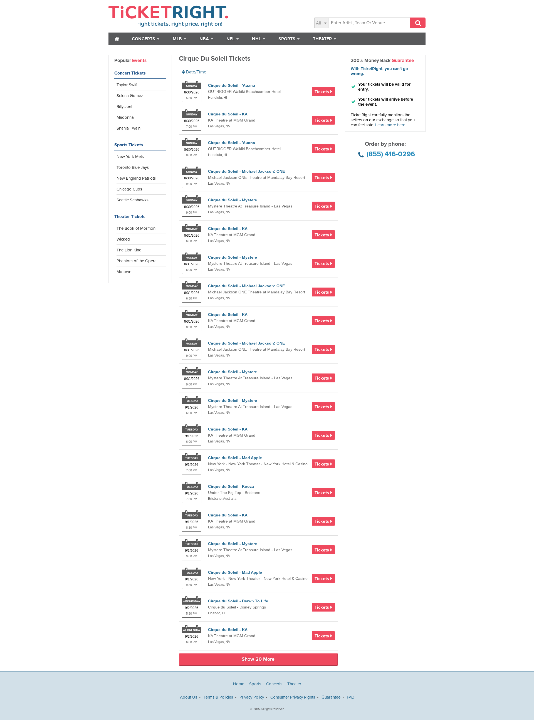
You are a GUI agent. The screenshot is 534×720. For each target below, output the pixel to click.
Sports (287, 39)
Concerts (144, 39)
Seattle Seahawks (133, 199)
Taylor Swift (127, 84)
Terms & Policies (218, 697)
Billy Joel (124, 106)
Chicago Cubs (129, 189)
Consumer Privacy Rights (292, 697)
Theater (323, 39)
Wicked (123, 239)
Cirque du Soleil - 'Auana (231, 85)
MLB (178, 39)
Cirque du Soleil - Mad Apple (235, 458)
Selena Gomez (130, 95)
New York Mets (130, 156)
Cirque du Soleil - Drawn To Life (238, 601)
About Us (188, 697)
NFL (231, 39)
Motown (124, 271)
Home (238, 683)
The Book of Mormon (136, 228)
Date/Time (196, 72)
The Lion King (129, 250)
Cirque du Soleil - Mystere (232, 200)
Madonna (125, 117)
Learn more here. (390, 124)
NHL (257, 39)
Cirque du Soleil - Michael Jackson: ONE (246, 171)
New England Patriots (136, 178)
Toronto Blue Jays (133, 167)
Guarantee (331, 697)
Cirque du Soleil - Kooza (231, 486)
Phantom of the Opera (137, 260)
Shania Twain (128, 128)
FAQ (350, 697)
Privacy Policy (251, 697)
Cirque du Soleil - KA (228, 114)
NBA (204, 39)
